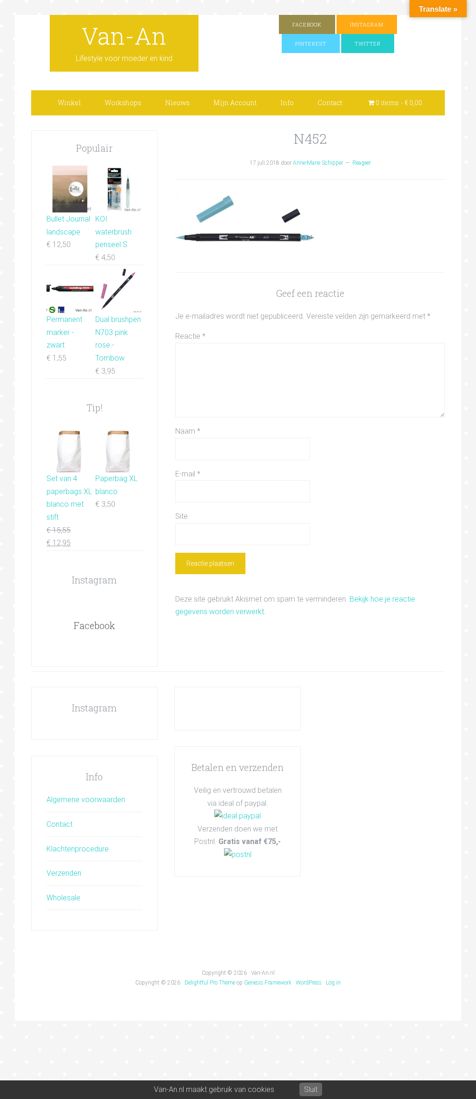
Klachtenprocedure (77, 848)
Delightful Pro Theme (210, 982)
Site (181, 516)
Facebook (94, 625)
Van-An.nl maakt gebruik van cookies (214, 1089)
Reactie (190, 336)
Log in (333, 982)
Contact (59, 824)
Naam (187, 431)
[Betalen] (237, 815)
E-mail (187, 473)
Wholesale (63, 897)
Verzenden (63, 873)
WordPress (309, 982)
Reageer (361, 163)
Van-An (124, 35)
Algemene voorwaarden (85, 799)
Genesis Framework (267, 982)
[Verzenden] (237, 854)
